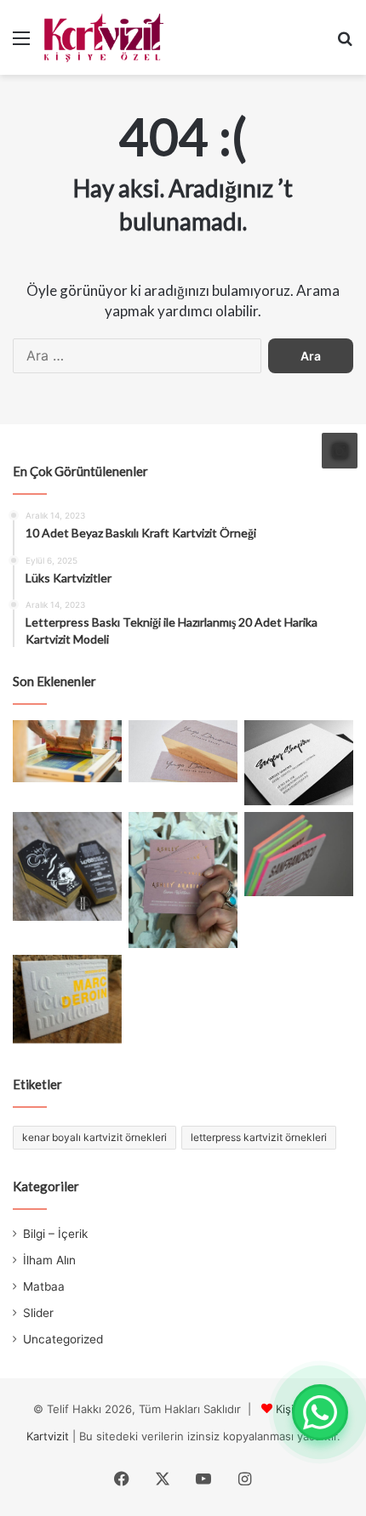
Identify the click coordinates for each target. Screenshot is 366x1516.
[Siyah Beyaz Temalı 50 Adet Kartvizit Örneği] (298, 762)
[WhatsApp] (320, 1412)
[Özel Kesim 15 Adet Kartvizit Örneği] (67, 866)
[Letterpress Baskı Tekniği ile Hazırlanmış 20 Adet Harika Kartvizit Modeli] (67, 999)
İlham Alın (49, 1260)
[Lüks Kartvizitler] (183, 750)
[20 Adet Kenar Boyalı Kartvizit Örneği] (298, 854)
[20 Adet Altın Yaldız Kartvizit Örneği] (183, 880)
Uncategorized (63, 1339)
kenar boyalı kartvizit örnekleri (94, 1137)
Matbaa (44, 1286)
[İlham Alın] (67, 750)
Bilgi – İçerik (55, 1234)
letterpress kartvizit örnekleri (259, 1137)
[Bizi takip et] (339, 450)
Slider (38, 1313)
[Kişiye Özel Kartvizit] (104, 37)
